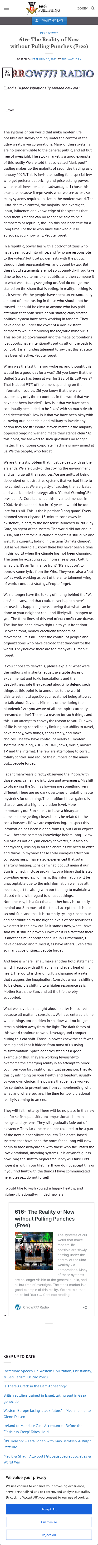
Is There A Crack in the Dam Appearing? (35, 1386)
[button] (6, 8)
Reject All (49, 1535)
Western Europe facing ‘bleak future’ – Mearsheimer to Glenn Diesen (47, 1413)
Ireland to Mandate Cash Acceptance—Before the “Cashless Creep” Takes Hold (43, 1428)
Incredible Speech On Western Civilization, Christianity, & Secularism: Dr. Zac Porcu (48, 1373)
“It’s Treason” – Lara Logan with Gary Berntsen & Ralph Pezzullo (48, 1444)
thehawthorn (71, 59)
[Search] (92, 8)
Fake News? (49, 33)
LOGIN (83, 8)
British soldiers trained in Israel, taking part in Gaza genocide (45, 1398)
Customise (49, 1522)
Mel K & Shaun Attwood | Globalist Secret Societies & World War (47, 1459)
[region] (49, 1507)
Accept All (49, 1509)
